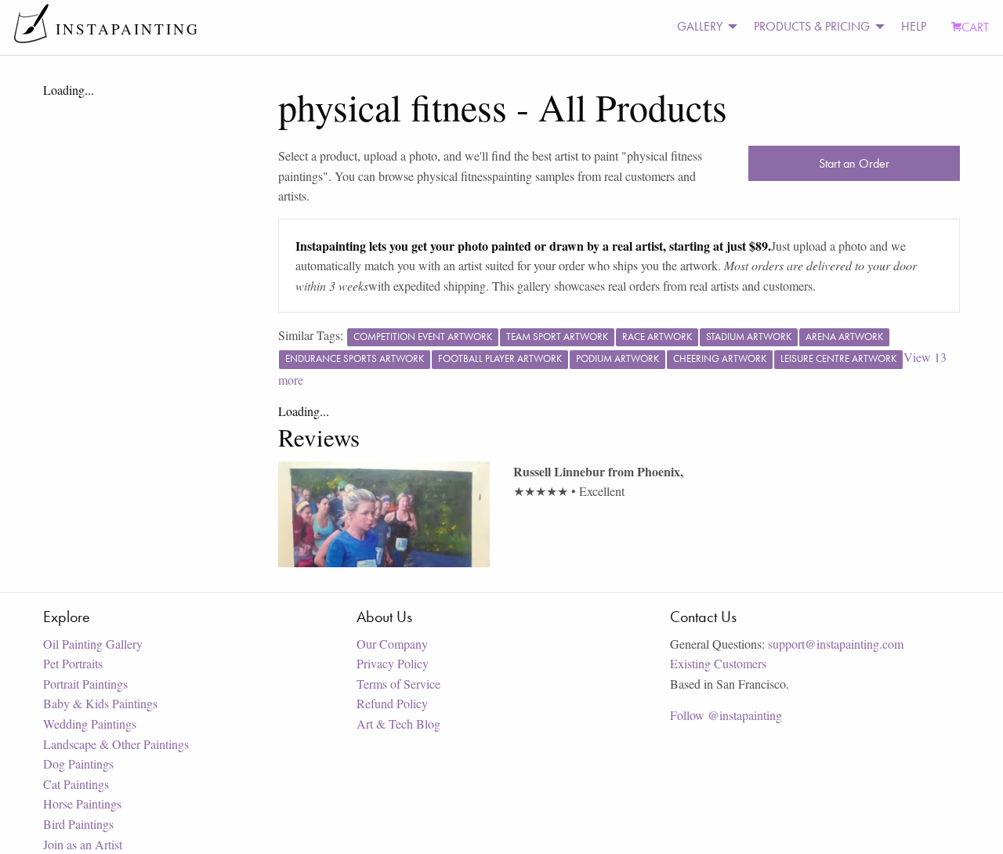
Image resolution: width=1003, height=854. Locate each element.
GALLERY (699, 26)
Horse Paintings (82, 803)
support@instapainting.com (835, 643)
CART (975, 27)
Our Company (392, 643)
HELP (913, 26)
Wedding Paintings (89, 723)
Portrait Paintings (85, 683)
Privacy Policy (393, 663)
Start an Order (854, 163)
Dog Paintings (78, 763)
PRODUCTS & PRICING (812, 26)
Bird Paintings (78, 824)
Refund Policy (392, 703)
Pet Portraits (73, 663)
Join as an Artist (82, 844)
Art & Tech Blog (398, 723)
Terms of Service (398, 683)
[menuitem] (702, 27)
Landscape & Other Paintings (116, 744)
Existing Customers (718, 663)
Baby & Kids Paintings (100, 703)
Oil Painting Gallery (93, 643)
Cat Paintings (76, 784)
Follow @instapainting (726, 715)
